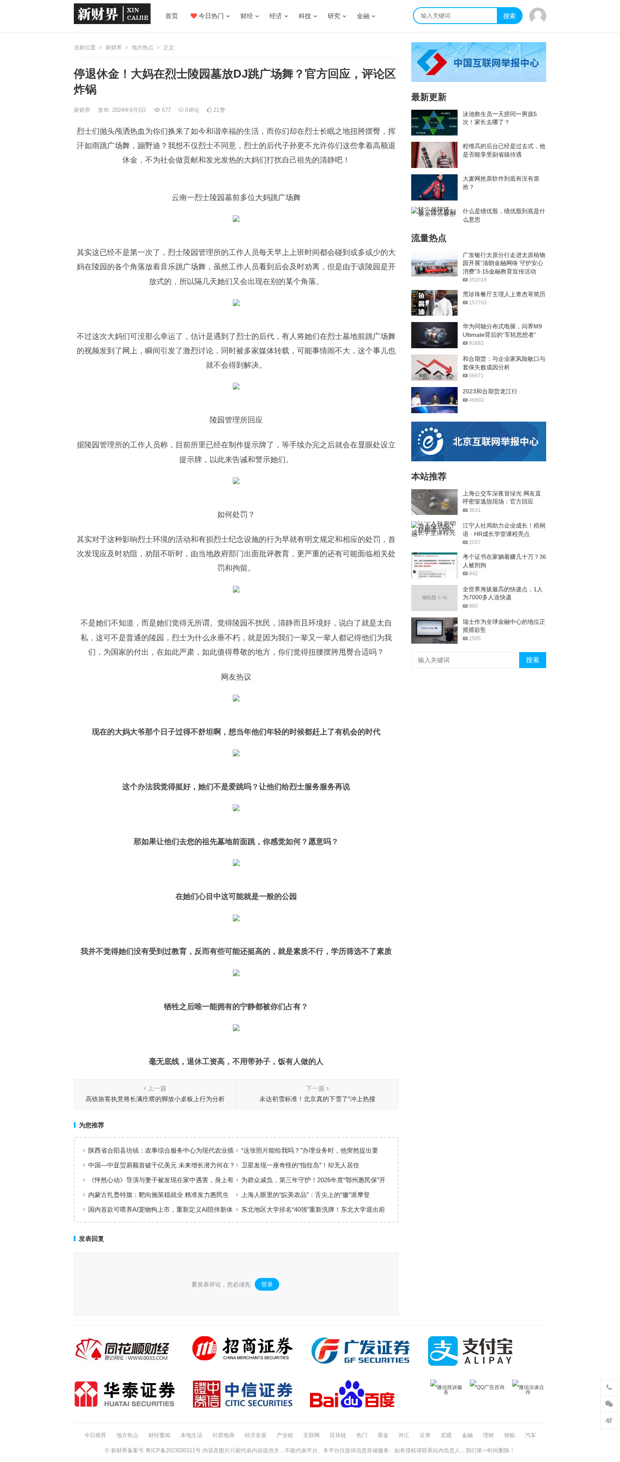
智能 (509, 1435)
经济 (276, 15)
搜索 (509, 15)
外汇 (404, 1435)
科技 (305, 15)
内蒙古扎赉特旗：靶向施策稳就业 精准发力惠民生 (158, 1194)
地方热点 (143, 47)
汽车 (530, 1435)
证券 (425, 1435)
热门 (361, 1435)
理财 (488, 1435)
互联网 (311, 1435)
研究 (334, 15)
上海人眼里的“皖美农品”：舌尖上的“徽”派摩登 (305, 1194)
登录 (267, 1284)
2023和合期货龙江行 (490, 391)
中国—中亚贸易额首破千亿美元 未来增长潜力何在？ (161, 1165)
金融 (363, 15)
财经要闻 (159, 1435)
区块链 (338, 1435)
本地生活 (191, 1435)
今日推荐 (95, 1435)
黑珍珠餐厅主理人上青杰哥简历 (504, 294)
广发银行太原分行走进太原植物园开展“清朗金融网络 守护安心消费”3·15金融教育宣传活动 (504, 263)
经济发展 (256, 1435)
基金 (382, 1435)
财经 (246, 15)
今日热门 (210, 15)
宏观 (446, 1435)
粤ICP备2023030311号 (173, 1450)
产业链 (285, 1435)
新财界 (113, 47)
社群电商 (224, 1435)
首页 (171, 15)
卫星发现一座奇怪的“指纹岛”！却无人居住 (300, 1165)
